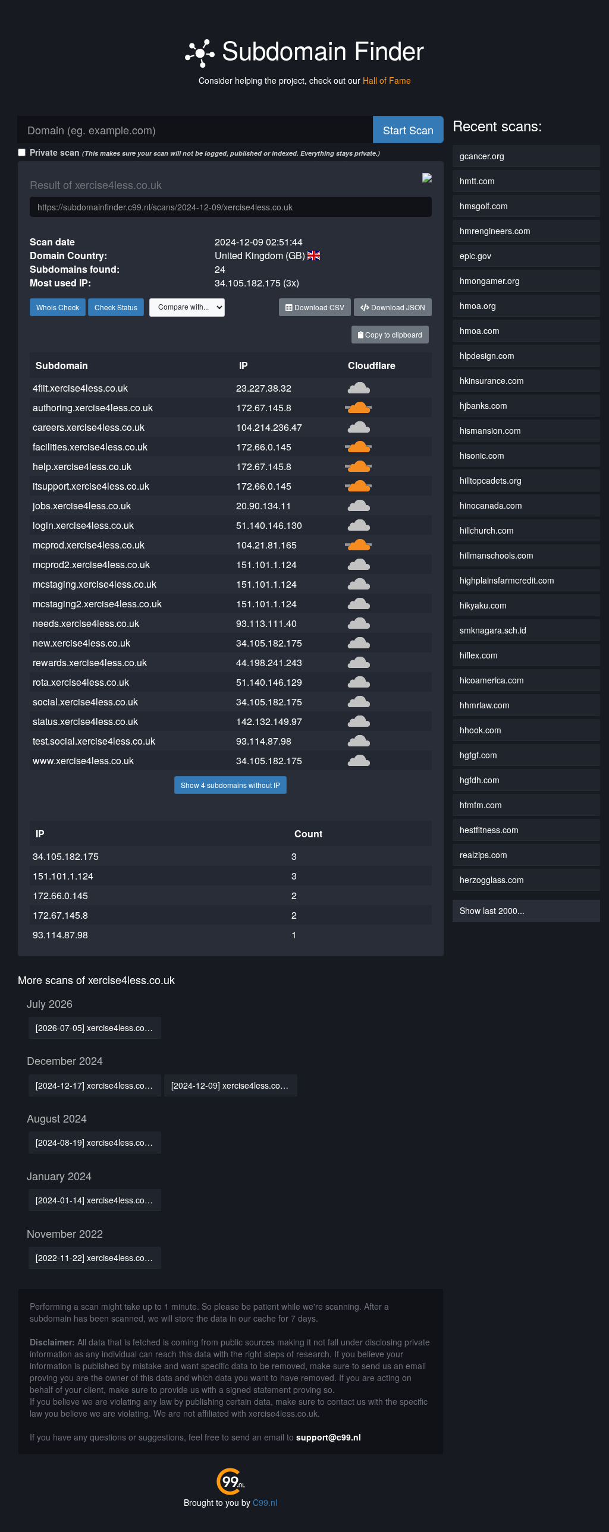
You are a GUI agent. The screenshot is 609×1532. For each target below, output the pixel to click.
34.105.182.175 (269, 643)
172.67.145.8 (263, 407)
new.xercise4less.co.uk (81, 643)
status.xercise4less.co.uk (85, 721)
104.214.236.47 (269, 427)
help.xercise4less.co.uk (82, 466)
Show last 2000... (492, 910)
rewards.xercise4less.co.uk (90, 662)
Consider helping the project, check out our (305, 80)
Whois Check (57, 307)
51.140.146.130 (269, 525)
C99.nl (265, 1502)
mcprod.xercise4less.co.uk (89, 544)
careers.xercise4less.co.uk (89, 427)
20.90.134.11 (263, 505)
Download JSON (397, 307)
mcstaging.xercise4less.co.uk (94, 584)
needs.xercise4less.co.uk (86, 623)
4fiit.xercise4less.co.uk (80, 388)
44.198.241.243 (269, 662)
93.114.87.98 (263, 741)
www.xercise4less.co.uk (83, 760)
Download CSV (318, 307)
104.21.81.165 (266, 544)
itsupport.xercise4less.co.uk (91, 486)
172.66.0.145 (263, 446)
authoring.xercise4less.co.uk (93, 407)
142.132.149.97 (269, 721)
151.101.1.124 (266, 564)
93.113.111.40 (266, 623)
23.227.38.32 (263, 388)
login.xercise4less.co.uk (83, 525)
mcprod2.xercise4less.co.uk (91, 564)
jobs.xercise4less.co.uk (82, 505)
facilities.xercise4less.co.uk (90, 446)
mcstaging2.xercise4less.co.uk (97, 603)
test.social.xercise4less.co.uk (94, 741)
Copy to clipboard (392, 334)
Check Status (116, 307)
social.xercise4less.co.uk (85, 701)
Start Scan (408, 129)
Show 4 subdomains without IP (230, 785)
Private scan (205, 152)
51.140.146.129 (269, 682)
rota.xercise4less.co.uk (81, 682)
